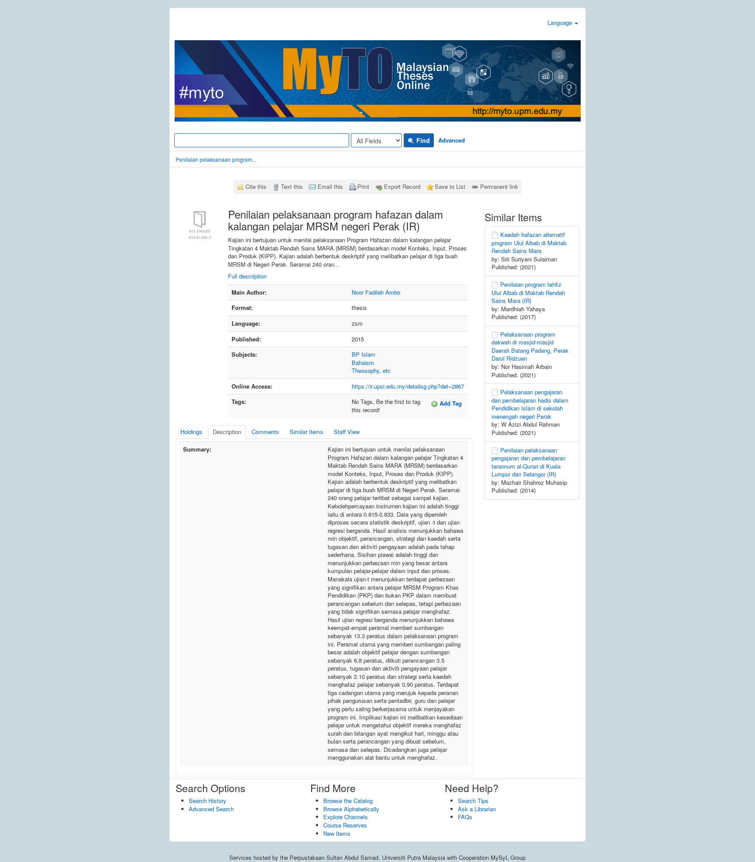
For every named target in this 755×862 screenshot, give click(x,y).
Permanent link (499, 186)
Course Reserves (345, 825)
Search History (207, 800)
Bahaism (363, 362)
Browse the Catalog (348, 800)
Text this (292, 186)
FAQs (465, 817)
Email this (330, 186)
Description (227, 432)
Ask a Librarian (477, 809)
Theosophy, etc (371, 370)
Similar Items (306, 432)
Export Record (402, 186)
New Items (336, 833)
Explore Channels (345, 817)
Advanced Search (211, 809)
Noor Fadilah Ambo (376, 292)
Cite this (256, 186)
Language (560, 22)
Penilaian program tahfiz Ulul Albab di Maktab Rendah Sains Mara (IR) (528, 292)
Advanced (451, 140)
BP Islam (363, 354)
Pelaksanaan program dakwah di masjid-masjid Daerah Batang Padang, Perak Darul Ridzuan (530, 346)
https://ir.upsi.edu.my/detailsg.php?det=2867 (408, 386)
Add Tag (450, 403)
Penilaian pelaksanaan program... (216, 159)
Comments (265, 432)
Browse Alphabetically (351, 809)
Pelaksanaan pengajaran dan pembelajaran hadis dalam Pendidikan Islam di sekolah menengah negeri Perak (530, 404)
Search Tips (473, 800)
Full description (247, 276)
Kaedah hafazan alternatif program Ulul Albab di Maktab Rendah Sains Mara (529, 242)
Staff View (347, 432)
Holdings (191, 432)
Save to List (450, 186)
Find (422, 140)
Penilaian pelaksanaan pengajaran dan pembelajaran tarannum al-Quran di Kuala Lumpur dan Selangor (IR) (528, 462)
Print (363, 186)
